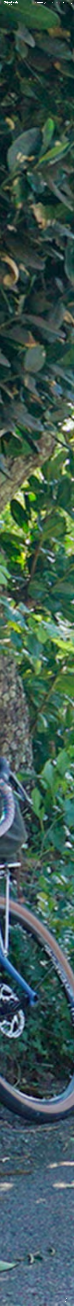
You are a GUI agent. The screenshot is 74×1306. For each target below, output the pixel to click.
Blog (58, 3)
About (50, 3)
